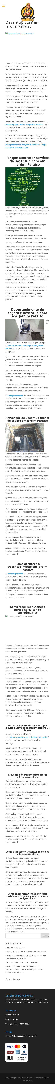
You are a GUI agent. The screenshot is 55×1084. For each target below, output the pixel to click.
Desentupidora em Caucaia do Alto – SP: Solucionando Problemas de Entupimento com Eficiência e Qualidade (25, 969)
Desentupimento (15, 573)
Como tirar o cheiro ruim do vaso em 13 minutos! (26, 951)
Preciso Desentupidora (15, 947)
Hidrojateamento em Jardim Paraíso (22, 144)
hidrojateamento (15, 395)
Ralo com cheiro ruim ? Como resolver (21, 962)
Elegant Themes (25, 1077)
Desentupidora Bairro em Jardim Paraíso (24, 124)
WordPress (27, 1080)
